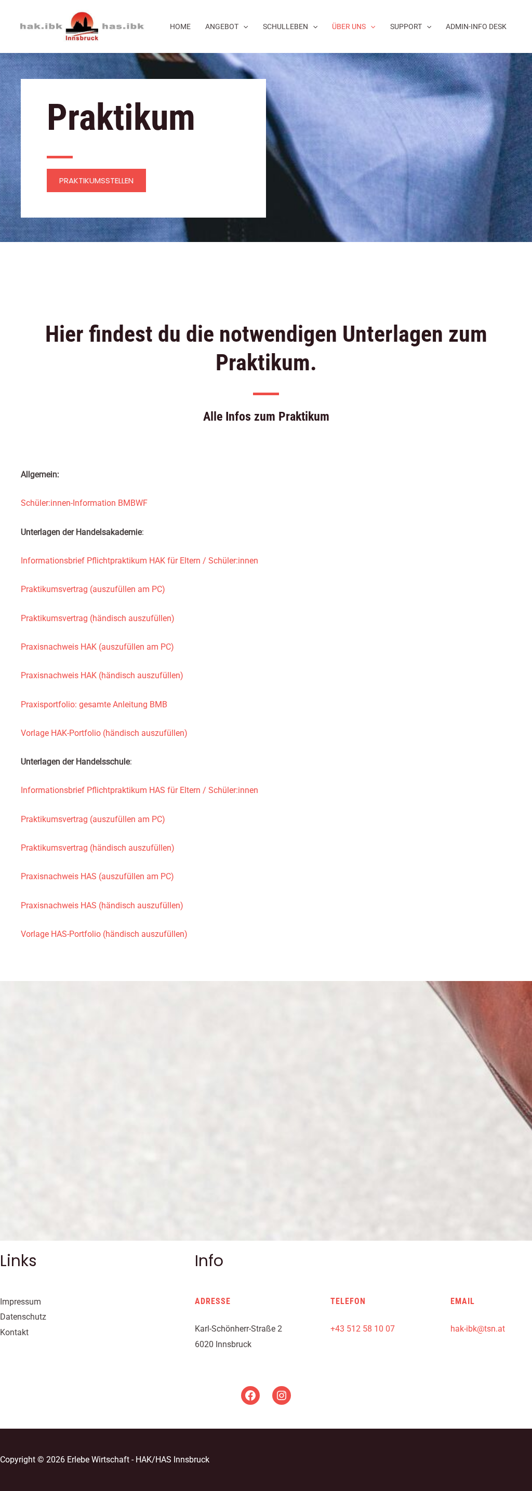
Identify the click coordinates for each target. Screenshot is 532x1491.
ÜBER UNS (349, 26)
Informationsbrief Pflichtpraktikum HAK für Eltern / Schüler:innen (139, 561)
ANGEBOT (221, 26)
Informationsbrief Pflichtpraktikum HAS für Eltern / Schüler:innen (139, 790)
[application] (243, 26)
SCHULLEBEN (285, 26)
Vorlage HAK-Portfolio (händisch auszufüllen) (104, 733)
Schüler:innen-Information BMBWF (84, 503)
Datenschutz (23, 1317)
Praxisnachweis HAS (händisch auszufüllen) (102, 905)
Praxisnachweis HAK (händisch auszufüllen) (102, 675)
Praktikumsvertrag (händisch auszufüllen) (98, 618)
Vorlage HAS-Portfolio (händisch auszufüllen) (104, 934)
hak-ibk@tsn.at (477, 1329)
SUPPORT (406, 26)
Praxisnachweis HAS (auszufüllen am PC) (97, 876)
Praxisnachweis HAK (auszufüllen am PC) (97, 647)
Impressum (20, 1302)
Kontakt (14, 1332)
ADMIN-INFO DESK (476, 26)
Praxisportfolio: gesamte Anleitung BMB (94, 704)
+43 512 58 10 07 (362, 1329)
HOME (180, 26)
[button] (96, 180)
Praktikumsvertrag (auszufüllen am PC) (93, 589)
